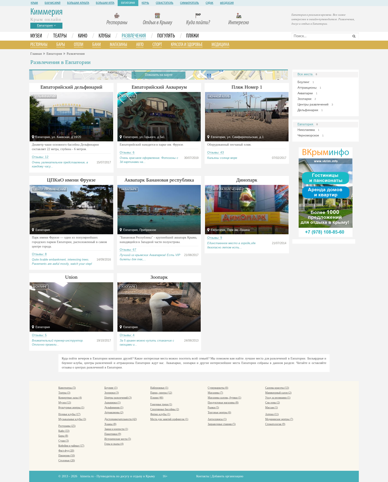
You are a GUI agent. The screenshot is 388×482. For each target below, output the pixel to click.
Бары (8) (63, 435)
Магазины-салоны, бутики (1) (224, 397)
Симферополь (189, 3)
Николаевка (307, 129)
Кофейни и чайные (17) (71, 445)
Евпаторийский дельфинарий (71, 87)
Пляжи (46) (156, 397)
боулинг (40, 286)
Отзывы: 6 (127, 152)
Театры (60, 36)
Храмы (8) (110, 424)
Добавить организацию (227, 476)
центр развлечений (49, 189)
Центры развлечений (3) (118, 397)
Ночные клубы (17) (69, 414)
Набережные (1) (159, 387)
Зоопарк (159, 277)
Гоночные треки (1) (161, 404)
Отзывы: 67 (128, 249)
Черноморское (309, 135)
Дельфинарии (308, 110)
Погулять (166, 36)
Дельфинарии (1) (113, 407)
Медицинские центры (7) (279, 419)
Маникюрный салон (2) (278, 392)
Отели (78, 44)
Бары (60, 44)
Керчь (145, 3)
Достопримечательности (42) (120, 419)
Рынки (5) (213, 407)
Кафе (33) (63, 430)
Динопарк (246, 180)
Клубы (104, 36)
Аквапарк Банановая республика (159, 180)
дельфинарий (44, 96)
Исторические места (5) (117, 438)
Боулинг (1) (110, 387)
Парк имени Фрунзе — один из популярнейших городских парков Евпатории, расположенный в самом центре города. (69, 242)
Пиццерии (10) (66, 455)
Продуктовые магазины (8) (223, 402)
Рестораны (116, 23)
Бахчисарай (52, 3)
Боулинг (304, 82)
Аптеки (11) (272, 414)
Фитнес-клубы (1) (160, 414)
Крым (34, 3)
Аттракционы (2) (113, 412)
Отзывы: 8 (39, 254)
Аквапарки (306, 93)
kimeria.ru (87, 476)
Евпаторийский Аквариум (159, 87)
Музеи (36, 36)
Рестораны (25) (66, 425)
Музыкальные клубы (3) (72, 419)
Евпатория (128, 3)
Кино (82, 36)
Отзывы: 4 (127, 335)
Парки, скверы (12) (161, 392)
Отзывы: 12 (40, 157)
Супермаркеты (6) (218, 387)
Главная (36, 53)
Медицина (220, 44)
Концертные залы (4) (70, 397)
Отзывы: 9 (214, 237)
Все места (305, 74)
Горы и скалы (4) (113, 443)
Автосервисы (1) (217, 419)
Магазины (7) (215, 392)
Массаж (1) (271, 407)
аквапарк (129, 189)
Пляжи (192, 36)
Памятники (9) (112, 434)
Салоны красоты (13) (277, 387)
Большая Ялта (105, 3)
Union (71, 277)
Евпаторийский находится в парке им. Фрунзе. (152, 144)
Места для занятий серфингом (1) (169, 419)
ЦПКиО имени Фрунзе (71, 180)
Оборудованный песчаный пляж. (229, 144)
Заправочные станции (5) (222, 424)
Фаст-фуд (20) (66, 450)
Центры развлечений (313, 104)
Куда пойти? (198, 23)
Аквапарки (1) (112, 402)
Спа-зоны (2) (272, 402)
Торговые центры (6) (219, 412)
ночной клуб (219, 96)
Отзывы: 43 (215, 152)
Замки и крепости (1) (116, 429)
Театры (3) (64, 392)
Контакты (202, 476)
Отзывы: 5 (39, 335)
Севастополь (164, 3)
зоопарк (128, 96)
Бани (96, 44)
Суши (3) (63, 440)
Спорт (157, 44)
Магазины (118, 44)
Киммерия (46, 12)
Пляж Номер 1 (246, 87)
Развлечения (134, 36)
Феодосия (227, 3)
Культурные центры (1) (71, 407)
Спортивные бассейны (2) (164, 409)
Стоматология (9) (275, 424)
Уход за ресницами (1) (277, 397)
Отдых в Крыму (157, 23)
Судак (209, 3)
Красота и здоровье (187, 44)
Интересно (238, 23)
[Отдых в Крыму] (326, 191)
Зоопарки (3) (111, 392)
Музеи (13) (64, 402)
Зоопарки (305, 99)
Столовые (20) (66, 460)
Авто (139, 44)
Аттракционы (307, 87)
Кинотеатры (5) (67, 387)
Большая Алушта (78, 3)
